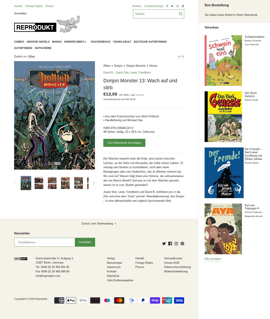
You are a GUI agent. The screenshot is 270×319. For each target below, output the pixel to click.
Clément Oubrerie (253, 212)
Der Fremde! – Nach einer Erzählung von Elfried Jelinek (253, 154)
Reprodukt (41, 298)
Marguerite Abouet (254, 216)
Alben (31, 56)
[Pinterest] (182, 243)
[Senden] (180, 14)
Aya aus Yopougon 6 (252, 207)
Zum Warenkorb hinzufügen (124, 142)
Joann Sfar (122, 72)
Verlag (111, 258)
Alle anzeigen (213, 258)
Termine (136, 6)
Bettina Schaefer (253, 40)
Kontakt (111, 271)
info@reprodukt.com (48, 275)
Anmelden (20, 13)
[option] (25, 183)
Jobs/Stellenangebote (120, 280)
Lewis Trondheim (140, 72)
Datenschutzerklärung (177, 267)
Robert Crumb (251, 100)
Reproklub (113, 275)
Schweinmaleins (255, 36)
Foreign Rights (34, 6)
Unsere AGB (171, 262)
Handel (18, 6)
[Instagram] (176, 243)
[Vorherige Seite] (15, 183)
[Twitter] (164, 243)
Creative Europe (153, 6)
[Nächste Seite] (93, 183)
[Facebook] (170, 243)
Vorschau (212, 27)
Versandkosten (173, 258)
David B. (108, 72)
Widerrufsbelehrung (176, 271)
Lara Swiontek (252, 44)
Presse (50, 6)
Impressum (114, 267)
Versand (140, 95)
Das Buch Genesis (251, 94)
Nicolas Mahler (252, 163)
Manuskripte (114, 262)
